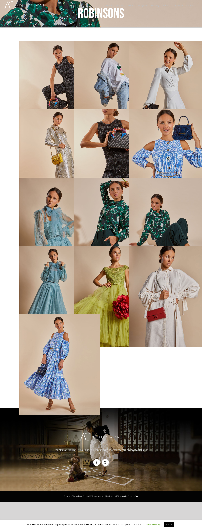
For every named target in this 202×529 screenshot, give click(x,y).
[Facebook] (96, 462)
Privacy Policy (133, 496)
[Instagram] (105, 462)
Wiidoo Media (121, 496)
